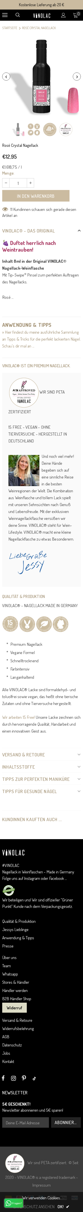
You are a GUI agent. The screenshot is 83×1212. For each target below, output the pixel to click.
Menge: (8, 173)
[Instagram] (13, 1078)
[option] (41, 76)
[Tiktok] (34, 1078)
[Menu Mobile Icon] (5, 15)
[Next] (77, 77)
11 (11, 209)
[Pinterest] (24, 1078)
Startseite (9, 28)
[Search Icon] (17, 15)
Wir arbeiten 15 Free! (18, 717)
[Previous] (6, 77)
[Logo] (42, 15)
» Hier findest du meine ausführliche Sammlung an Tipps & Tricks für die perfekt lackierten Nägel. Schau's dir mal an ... (41, 339)
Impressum (41, 1185)
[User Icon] (63, 15)
